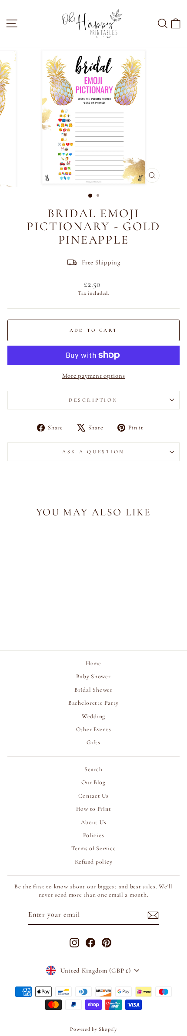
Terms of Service (93, 848)
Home (93, 663)
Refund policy (94, 861)
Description (93, 400)
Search (93, 769)
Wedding (93, 716)
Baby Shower (93, 676)
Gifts (93, 742)
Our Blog (93, 782)
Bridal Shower (93, 689)
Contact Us (93, 795)
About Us (94, 822)
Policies (93, 835)
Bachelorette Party (93, 702)
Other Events (93, 729)
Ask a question (93, 452)
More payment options (93, 375)
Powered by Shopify (93, 1029)
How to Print (93, 808)
